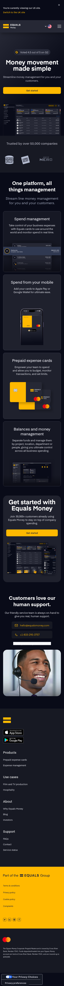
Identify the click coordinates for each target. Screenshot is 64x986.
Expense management (14, 765)
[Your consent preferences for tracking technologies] (15, 983)
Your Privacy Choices (25, 976)
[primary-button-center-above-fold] (32, 90)
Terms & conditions (11, 885)
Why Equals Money (13, 808)
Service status (10, 849)
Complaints (8, 906)
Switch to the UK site (14, 12)
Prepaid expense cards (15, 759)
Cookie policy (9, 899)
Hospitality (9, 789)
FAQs (6, 838)
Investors (8, 819)
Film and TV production (15, 784)
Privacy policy (9, 892)
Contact (7, 844)
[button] (48, 26)
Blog (5, 814)
